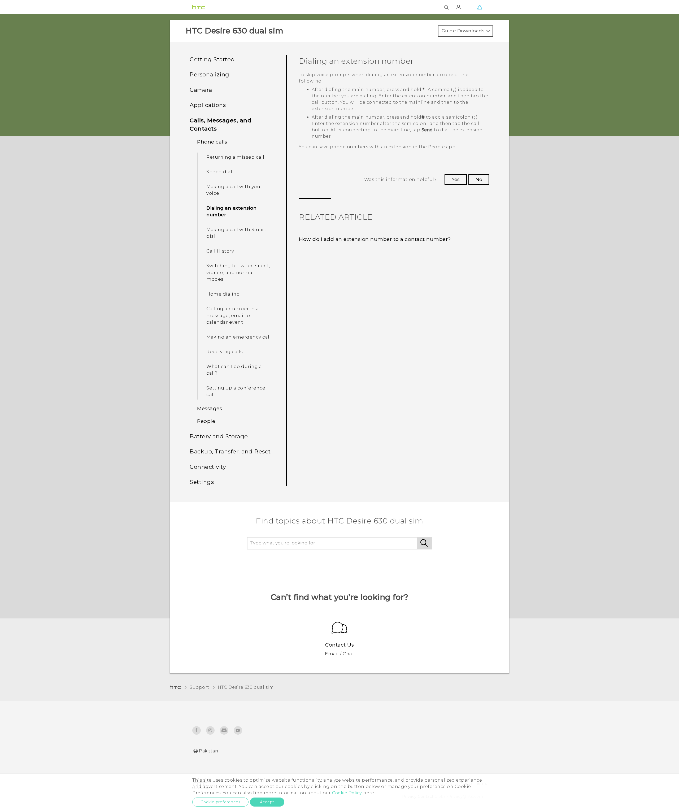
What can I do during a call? (234, 370)
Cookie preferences (220, 802)
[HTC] (198, 7)
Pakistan (208, 750)
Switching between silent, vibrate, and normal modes (238, 272)
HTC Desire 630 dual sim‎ (246, 687)
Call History (220, 251)
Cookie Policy (347, 792)
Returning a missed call (235, 157)
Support (199, 687)
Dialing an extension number (231, 211)
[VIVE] (479, 7)
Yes (456, 179)
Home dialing (223, 294)
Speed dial (219, 171)
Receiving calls (224, 351)
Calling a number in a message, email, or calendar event (232, 315)
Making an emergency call (238, 337)
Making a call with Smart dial (236, 233)
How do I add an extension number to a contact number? (375, 239)
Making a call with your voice (234, 190)
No (479, 179)
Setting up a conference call (235, 391)
